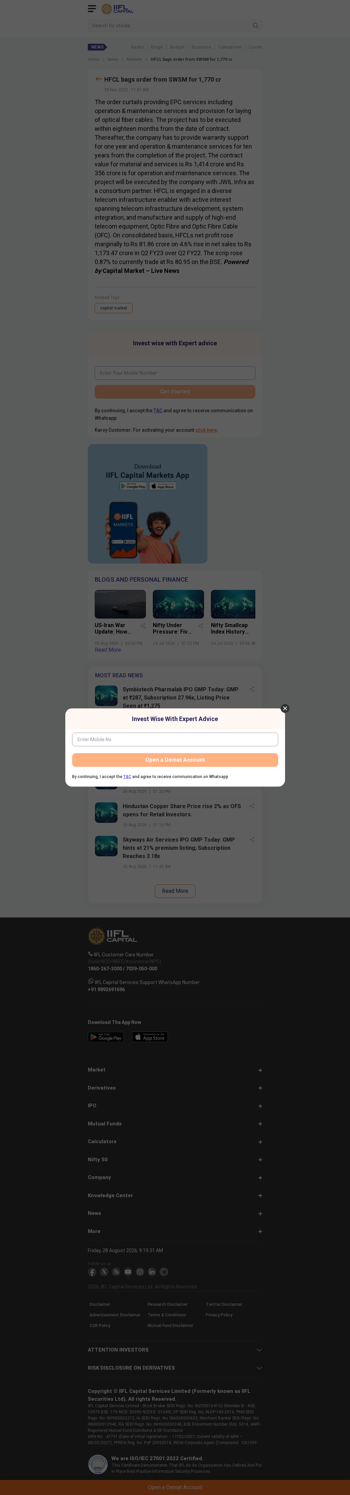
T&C (127, 776)
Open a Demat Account (175, 760)
